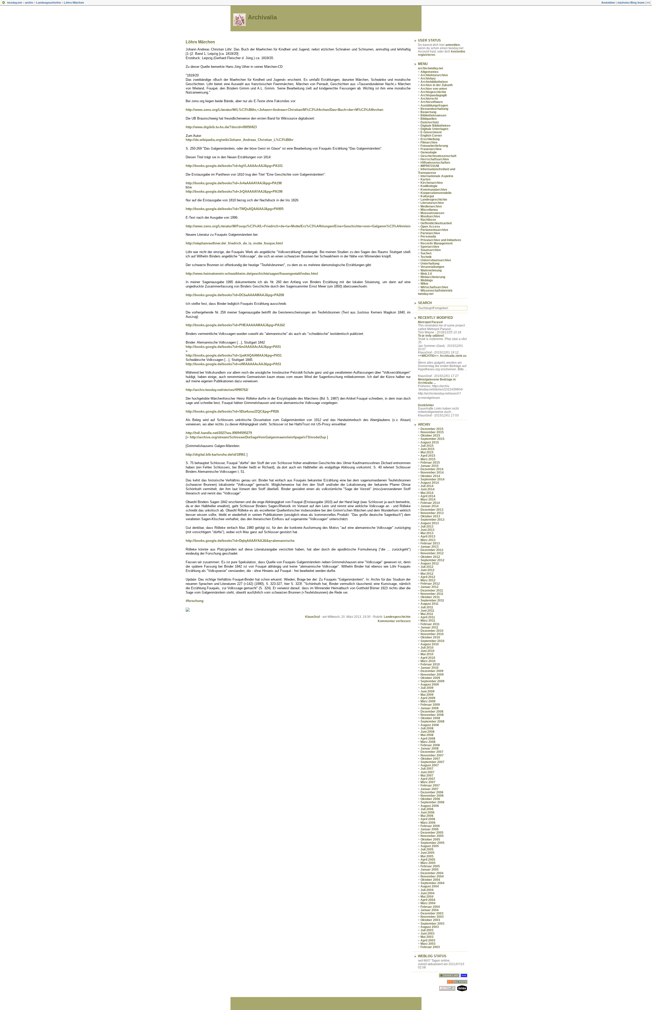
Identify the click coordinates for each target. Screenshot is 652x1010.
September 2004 (432, 883)
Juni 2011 (427, 610)
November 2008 (432, 715)
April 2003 (427, 940)
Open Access (430, 226)
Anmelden (608, 2)
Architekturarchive (434, 75)
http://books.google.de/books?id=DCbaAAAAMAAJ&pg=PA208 (235, 295)
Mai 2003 (426, 937)
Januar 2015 (429, 466)
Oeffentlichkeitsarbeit (436, 223)
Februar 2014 (430, 503)
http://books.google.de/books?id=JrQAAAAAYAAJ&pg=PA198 (234, 191)
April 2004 (427, 900)
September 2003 (432, 923)
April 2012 (427, 577)
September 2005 (432, 843)
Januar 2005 (429, 869)
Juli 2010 (426, 647)
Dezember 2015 (431, 429)
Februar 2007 (430, 785)
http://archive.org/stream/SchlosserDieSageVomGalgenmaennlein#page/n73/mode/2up (258, 437)
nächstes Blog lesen (631, 2)
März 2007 (428, 782)
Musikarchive (430, 216)
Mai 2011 (426, 614)
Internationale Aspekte (436, 176)
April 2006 (427, 819)
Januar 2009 (429, 708)
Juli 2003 (426, 930)
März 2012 (428, 580)
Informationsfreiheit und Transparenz (436, 170)
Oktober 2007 (430, 758)
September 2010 (432, 641)
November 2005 (432, 836)
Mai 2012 (426, 573)
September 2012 (432, 560)
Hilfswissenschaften (435, 162)
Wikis (424, 283)
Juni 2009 (427, 691)
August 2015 (429, 442)
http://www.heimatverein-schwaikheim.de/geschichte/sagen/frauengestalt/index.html (252, 274)
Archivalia (262, 17)
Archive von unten (433, 88)
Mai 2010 (426, 654)
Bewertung (428, 112)
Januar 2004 (429, 910)
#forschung (194, 601)
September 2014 (432, 479)
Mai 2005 (426, 856)
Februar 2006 (430, 826)
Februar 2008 (430, 745)
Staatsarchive (430, 250)
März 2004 (428, 903)
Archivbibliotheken (434, 82)
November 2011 (431, 594)
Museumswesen (432, 213)
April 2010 (427, 658)
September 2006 (432, 802)
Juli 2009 (426, 688)
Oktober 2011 (430, 597)
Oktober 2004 (430, 880)
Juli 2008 (426, 728)
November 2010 (432, 634)
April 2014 (427, 496)
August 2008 (429, 725)
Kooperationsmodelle (436, 193)
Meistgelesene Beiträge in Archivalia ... (437, 381)
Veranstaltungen (432, 267)
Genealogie (428, 152)
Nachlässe (428, 219)
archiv (29, 2)
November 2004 (432, 876)
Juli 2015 (426, 446)
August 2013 (429, 523)
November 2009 (432, 674)
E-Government (431, 132)
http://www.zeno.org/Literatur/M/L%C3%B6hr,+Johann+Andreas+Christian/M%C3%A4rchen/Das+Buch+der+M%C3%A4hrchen (284, 110)
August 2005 (429, 846)
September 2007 (432, 762)
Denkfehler (426, 405)
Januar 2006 (429, 829)
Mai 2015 (426, 452)
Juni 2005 (427, 853)
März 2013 (428, 540)
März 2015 (428, 459)
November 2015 (432, 432)
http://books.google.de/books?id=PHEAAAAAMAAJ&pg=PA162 (235, 325)
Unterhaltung (429, 263)
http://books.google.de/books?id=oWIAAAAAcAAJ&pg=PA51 (233, 364)
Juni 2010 (427, 651)
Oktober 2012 (430, 557)
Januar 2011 (429, 627)
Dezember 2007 (431, 752)
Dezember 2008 (431, 711)
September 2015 (432, 439)
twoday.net (14, 2)
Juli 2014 (426, 486)
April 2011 (427, 617)
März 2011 (427, 620)
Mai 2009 (426, 695)
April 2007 (427, 779)
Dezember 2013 (431, 509)
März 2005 (428, 863)
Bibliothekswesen (433, 115)
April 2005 (427, 859)
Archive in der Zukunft (436, 85)
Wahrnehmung (431, 270)
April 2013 (427, 536)
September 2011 (432, 600)
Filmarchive (429, 142)
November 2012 (432, 553)
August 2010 (429, 644)
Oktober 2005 (430, 839)
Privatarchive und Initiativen (440, 240)
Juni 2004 (427, 893)
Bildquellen (428, 119)
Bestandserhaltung (434, 109)
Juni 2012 (427, 570)
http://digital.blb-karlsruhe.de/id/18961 (216, 454)
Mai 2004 (426, 896)
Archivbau (428, 78)
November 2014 (432, 472)
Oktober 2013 (430, 516)
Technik (426, 257)
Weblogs (426, 280)
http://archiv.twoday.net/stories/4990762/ (217, 390)
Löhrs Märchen (74, 2)
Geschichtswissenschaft (438, 156)
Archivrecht (429, 98)
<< (647, 2)
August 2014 (429, 482)
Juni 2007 (427, 772)
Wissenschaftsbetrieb (436, 290)
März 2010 (428, 661)
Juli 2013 (426, 526)
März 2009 (428, 701)
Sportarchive (429, 246)
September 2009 (432, 681)
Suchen (425, 253)
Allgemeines (429, 72)
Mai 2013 (426, 533)
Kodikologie (429, 186)
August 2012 (429, 563)
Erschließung (430, 139)
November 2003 (432, 917)
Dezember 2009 (431, 671)
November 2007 (432, 755)
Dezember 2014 (431, 469)
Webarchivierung (432, 277)
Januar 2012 (429, 587)
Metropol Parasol (430, 322)
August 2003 (429, 927)
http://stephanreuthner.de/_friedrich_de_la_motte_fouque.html (234, 243)
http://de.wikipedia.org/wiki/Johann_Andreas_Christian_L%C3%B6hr (239, 140)
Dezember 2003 (431, 913)
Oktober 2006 (430, 799)
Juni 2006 (427, 812)
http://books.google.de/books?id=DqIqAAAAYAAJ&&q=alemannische (240, 541)
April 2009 (427, 698)
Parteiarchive (430, 233)
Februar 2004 (430, 907)
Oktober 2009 (430, 678)
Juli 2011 (426, 607)
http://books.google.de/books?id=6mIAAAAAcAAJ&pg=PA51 (233, 347)
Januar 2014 (429, 506)
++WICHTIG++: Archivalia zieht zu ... (442, 357)
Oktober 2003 (430, 920)
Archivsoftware (431, 102)
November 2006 (432, 795)
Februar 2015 (430, 462)
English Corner (431, 135)
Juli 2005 (426, 849)
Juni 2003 (427, 933)
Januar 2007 (429, 789)
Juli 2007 (426, 768)
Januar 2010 (429, 668)
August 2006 (429, 806)
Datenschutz (429, 122)
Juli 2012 (426, 567)
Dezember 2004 (431, 873)
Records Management (436, 243)
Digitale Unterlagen (434, 129)
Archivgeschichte (433, 92)
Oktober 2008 (430, 718)
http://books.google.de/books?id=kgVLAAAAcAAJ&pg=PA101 (234, 166)
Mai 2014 (426, 493)
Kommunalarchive (433, 189)
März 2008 (428, 742)
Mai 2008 (426, 735)
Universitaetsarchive (435, 260)
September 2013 (432, 519)
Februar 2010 (430, 664)
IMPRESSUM (429, 166)
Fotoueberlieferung (434, 146)
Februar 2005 (430, 866)
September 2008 (432, 721)
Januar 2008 (429, 748)
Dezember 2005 (431, 832)
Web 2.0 (426, 274)
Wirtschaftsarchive (434, 287)
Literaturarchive (432, 203)
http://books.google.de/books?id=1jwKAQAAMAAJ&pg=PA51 (234, 355)
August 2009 (429, 684)
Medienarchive (431, 206)
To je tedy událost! (431, 335)
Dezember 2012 (431, 550)
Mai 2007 (426, 775)
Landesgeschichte (48, 2)
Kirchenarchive (431, 183)
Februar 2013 (430, 543)
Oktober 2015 (430, 435)
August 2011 (429, 604)
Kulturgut (427, 196)
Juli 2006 (426, 809)
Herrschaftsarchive (434, 159)
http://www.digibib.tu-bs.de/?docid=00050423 (221, 127)
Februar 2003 (430, 947)
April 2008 (427, 738)
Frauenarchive (431, 149)
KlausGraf (312, 617)
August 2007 (429, 765)
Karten (425, 179)
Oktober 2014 (430, 476)
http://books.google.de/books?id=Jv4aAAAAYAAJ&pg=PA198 (234, 183)
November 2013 (432, 513)
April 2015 (427, 455)
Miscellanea (429, 210)
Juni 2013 (427, 530)
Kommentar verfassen (394, 621)
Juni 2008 (427, 731)
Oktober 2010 (430, 637)
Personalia (428, 236)
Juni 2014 (427, 489)
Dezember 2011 (431, 590)
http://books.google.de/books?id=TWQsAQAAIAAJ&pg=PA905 (234, 209)
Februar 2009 (430, 704)
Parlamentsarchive (434, 230)
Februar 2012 (430, 583)
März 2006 (428, 822)
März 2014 (428, 499)
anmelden (452, 45)
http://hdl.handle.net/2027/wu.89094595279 (219, 433)
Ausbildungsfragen (434, 105)
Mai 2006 (426, 816)
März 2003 (428, 944)
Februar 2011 (430, 624)
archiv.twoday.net (430, 68)
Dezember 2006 (431, 792)
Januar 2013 (429, 546)
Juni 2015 (427, 449)
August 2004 (429, 886)
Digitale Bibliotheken (435, 125)
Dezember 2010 (431, 631)
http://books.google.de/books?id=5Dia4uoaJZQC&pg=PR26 (232, 411)
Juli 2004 (426, 890)
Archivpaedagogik (433, 95)
